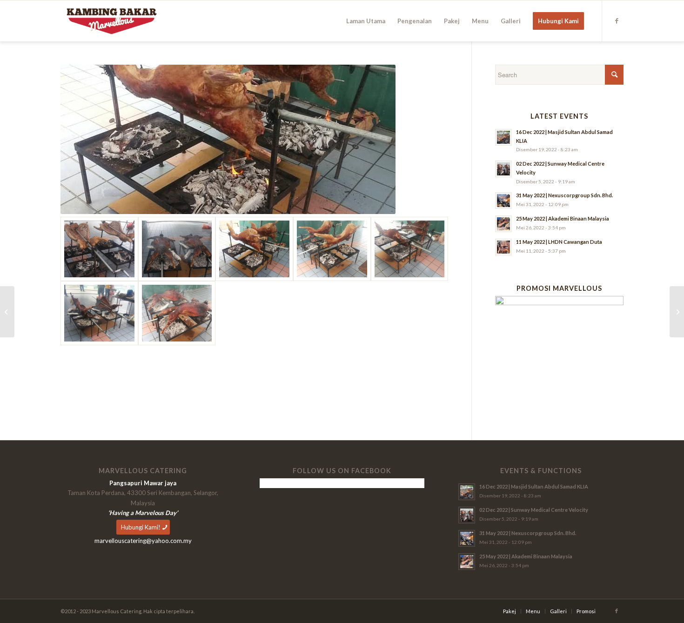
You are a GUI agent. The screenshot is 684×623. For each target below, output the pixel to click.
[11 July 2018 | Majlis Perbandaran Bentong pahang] (99, 249)
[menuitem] (365, 20)
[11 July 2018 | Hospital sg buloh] (677, 311)
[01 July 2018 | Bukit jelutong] (7, 311)
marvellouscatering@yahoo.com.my (143, 540)
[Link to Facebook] (617, 20)
